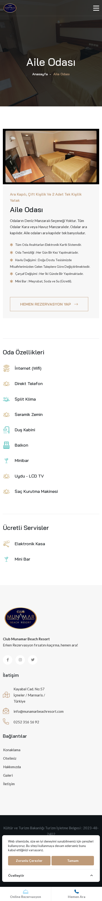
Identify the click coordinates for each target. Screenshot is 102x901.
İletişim (9, 784)
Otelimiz (9, 758)
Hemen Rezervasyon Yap (45, 304)
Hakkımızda (12, 767)
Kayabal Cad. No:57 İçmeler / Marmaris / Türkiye (29, 695)
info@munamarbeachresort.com (39, 711)
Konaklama (11, 750)
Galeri (8, 775)
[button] (46, 176)
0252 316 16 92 (26, 722)
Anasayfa (40, 74)
